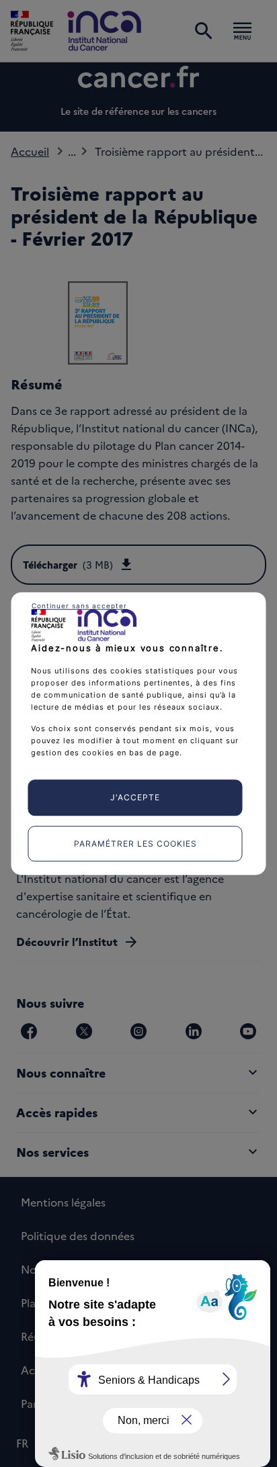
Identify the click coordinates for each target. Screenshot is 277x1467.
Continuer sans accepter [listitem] (79, 606)
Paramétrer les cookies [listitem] (135, 844)
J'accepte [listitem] (135, 797)
